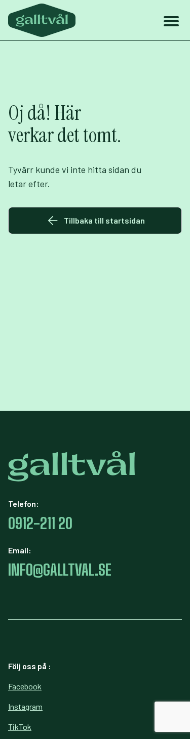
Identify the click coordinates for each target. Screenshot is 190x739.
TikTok (19, 726)
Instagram (25, 706)
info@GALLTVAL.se (59, 569)
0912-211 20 (40, 523)
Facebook (25, 686)
